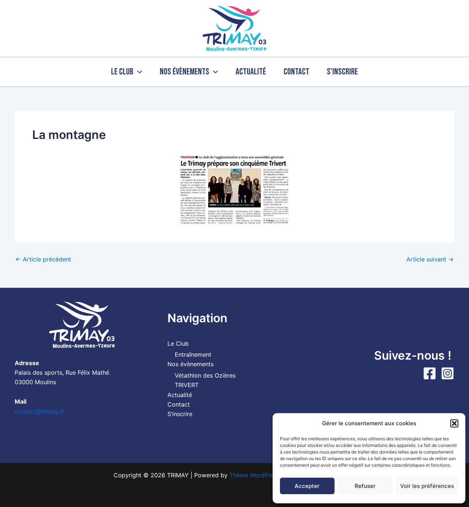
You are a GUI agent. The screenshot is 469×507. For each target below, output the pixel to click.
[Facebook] (429, 373)
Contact (296, 71)
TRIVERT (187, 385)
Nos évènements (184, 71)
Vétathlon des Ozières (205, 375)
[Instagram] (447, 373)
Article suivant (430, 259)
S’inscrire (342, 71)
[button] (454, 423)
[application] (137, 72)
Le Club (122, 71)
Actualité (251, 71)
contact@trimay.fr (39, 411)
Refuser (365, 485)
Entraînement (193, 354)
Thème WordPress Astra (262, 475)
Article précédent (43, 259)
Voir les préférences (427, 485)
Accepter (307, 485)
